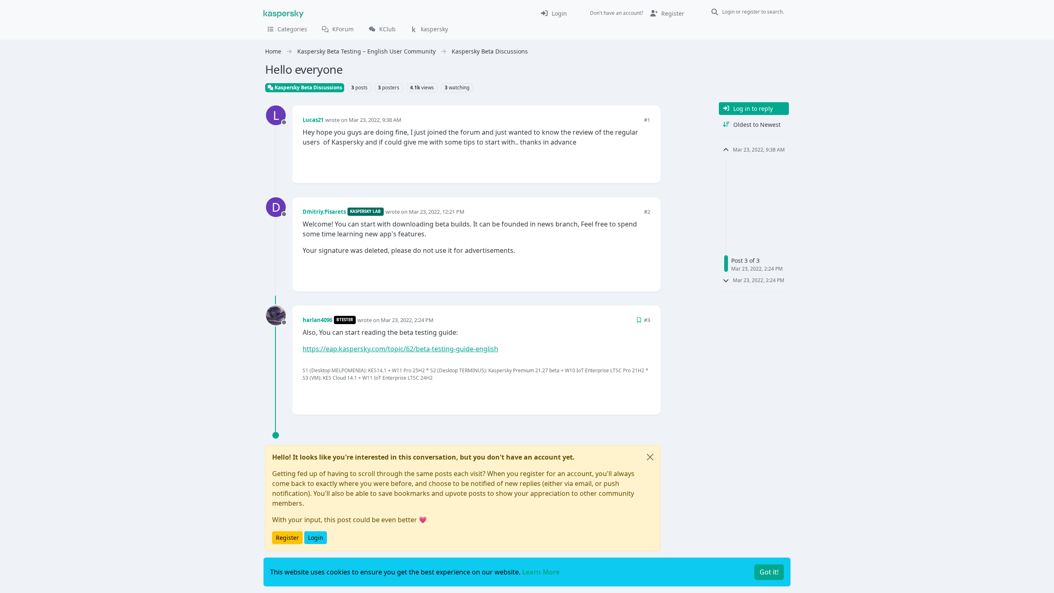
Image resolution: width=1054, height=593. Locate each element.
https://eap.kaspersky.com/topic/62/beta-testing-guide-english (400, 348)
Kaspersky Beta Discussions (307, 87)
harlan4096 (317, 320)
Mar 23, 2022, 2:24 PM (407, 320)
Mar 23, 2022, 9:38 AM (375, 120)
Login (315, 538)
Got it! (769, 572)
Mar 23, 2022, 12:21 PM (436, 211)
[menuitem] (553, 13)
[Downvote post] (643, 163)
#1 (647, 120)
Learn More (541, 572)
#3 (647, 320)
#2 (647, 211)
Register (287, 538)
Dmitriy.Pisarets (324, 211)
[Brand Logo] (284, 13)
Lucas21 (313, 120)
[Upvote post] (614, 163)
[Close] (650, 457)
